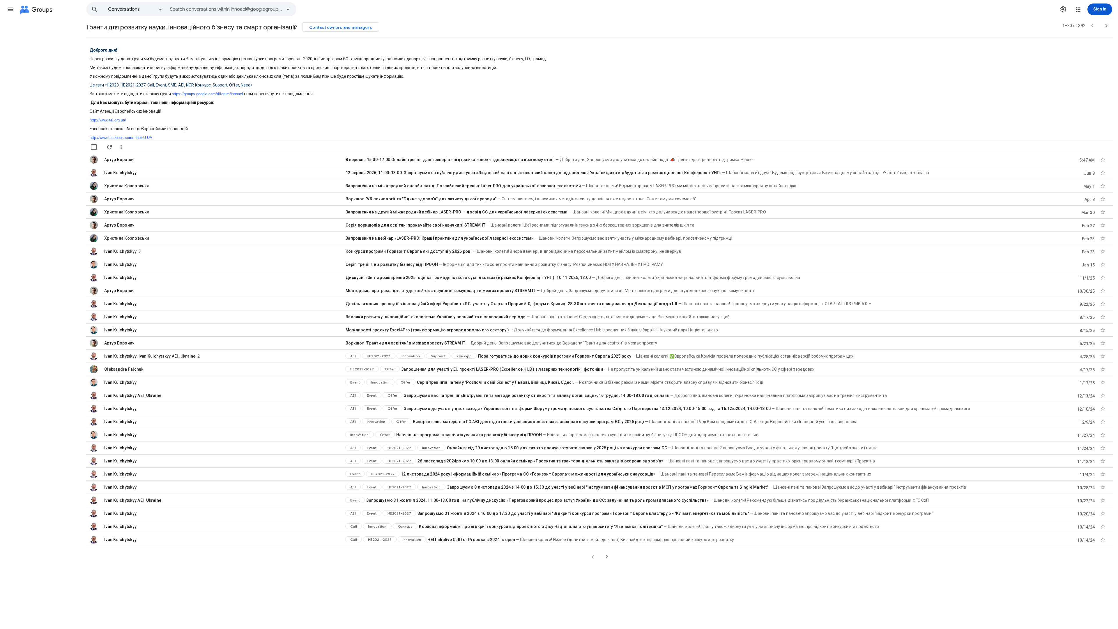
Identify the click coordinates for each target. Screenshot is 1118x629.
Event (355, 382)
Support (438, 356)
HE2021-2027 (378, 356)
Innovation (410, 356)
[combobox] (226, 9)
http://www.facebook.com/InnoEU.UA (121, 138)
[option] (135, 9)
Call (353, 526)
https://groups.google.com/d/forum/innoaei (207, 94)
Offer (390, 369)
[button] (10, 9)
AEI (353, 356)
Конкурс (464, 356)
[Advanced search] (288, 9)
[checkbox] (94, 147)
